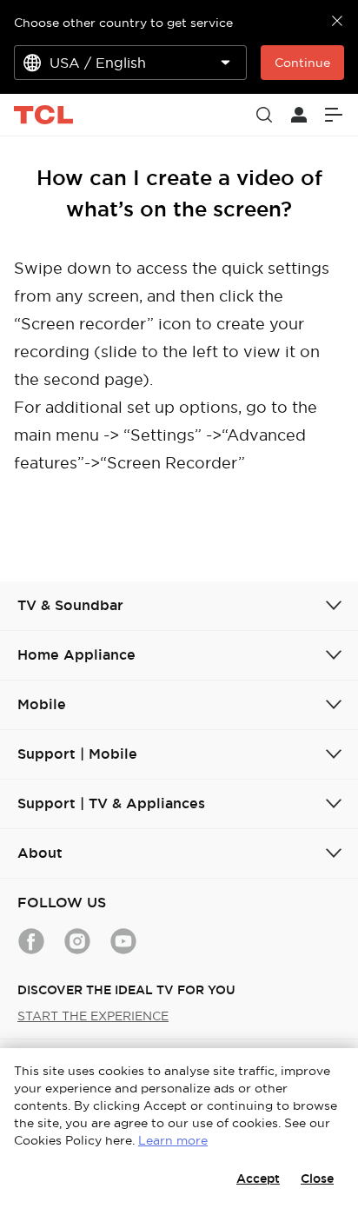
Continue (302, 62)
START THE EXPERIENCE (93, 1016)
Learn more (173, 1140)
